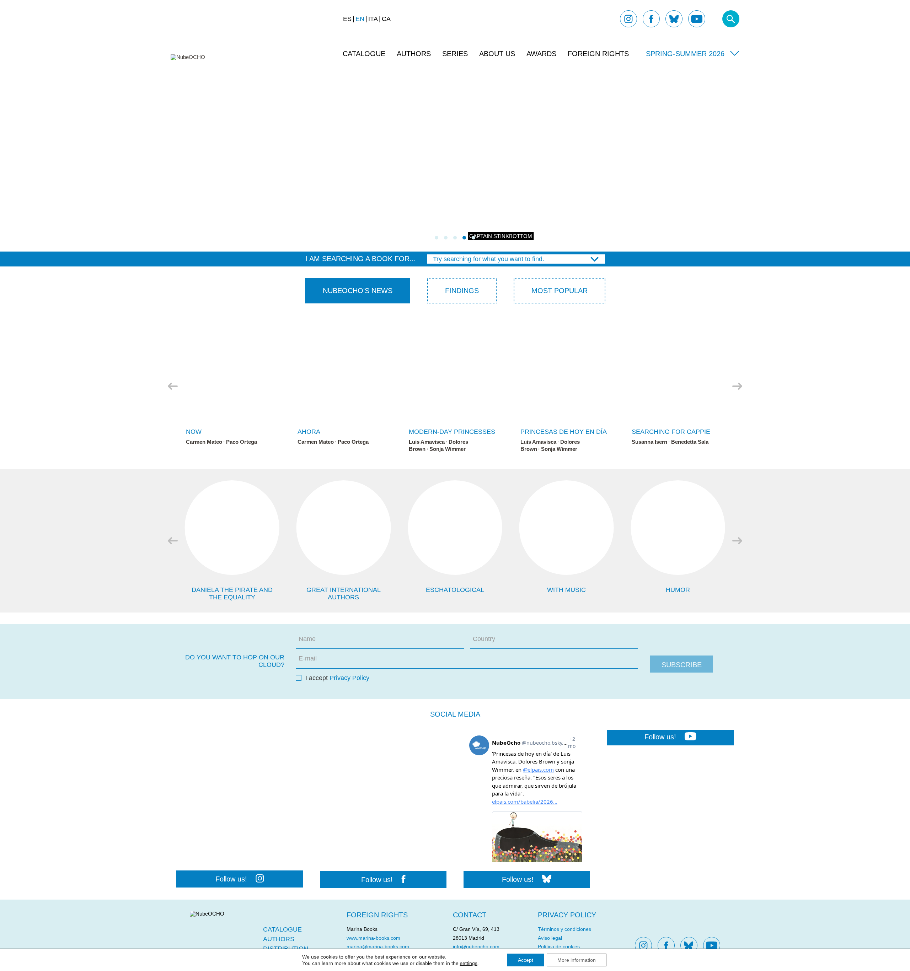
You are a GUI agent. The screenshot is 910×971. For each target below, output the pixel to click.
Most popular (559, 291)
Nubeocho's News (357, 291)
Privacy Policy (349, 677)
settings (468, 963)
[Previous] (172, 386)
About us (497, 53)
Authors (414, 53)
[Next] (737, 386)
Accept (525, 960)
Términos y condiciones (564, 929)
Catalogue (364, 53)
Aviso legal (550, 938)
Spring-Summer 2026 (685, 54)
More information (576, 960)
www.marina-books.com (373, 938)
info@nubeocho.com (476, 946)
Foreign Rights (598, 53)
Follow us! (231, 879)
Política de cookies (559, 946)
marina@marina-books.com (378, 946)
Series (455, 53)
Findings (462, 291)
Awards (541, 53)
